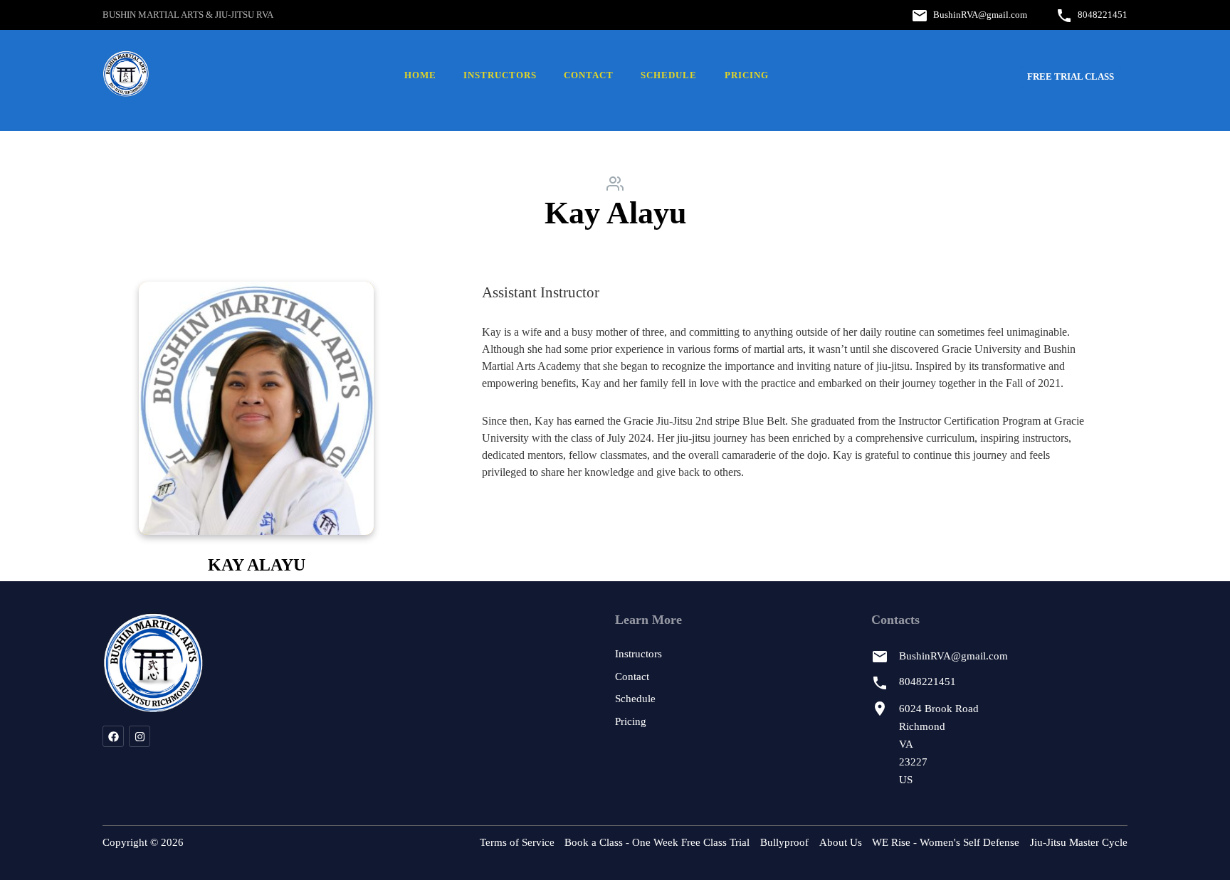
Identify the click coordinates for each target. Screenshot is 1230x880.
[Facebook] (113, 736)
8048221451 (1103, 14)
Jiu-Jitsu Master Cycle (1079, 842)
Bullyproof (784, 842)
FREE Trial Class (1070, 77)
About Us (840, 842)
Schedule (669, 75)
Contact (589, 75)
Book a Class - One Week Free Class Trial (657, 842)
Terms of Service (517, 842)
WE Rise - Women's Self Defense (945, 842)
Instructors (500, 75)
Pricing (747, 75)
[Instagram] (139, 736)
